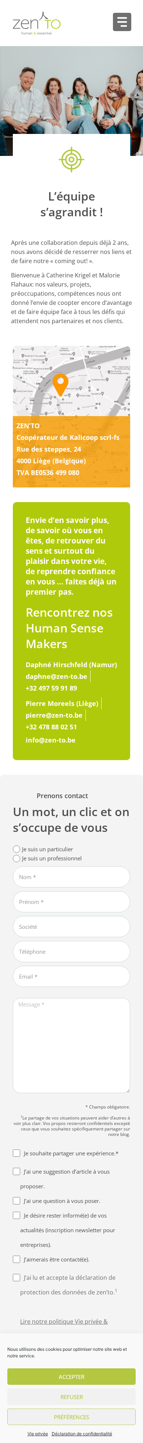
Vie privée (37, 1433)
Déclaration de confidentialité (82, 1433)
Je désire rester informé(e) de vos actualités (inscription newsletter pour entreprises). (67, 1230)
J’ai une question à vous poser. (62, 1200)
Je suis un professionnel (52, 858)
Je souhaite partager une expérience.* (71, 1153)
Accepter (71, 1376)
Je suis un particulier (47, 849)
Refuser (71, 1397)
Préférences (71, 1417)
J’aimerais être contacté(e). (56, 1259)
